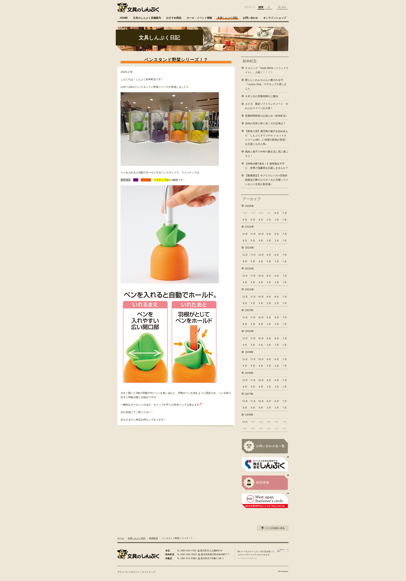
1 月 (285, 219)
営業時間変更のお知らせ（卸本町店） (266, 115)
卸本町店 (250, 61)
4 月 (261, 219)
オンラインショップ (274, 17)
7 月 (285, 213)
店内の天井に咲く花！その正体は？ (265, 123)
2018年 (249, 372)
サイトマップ (148, 572)
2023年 (249, 268)
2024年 (249, 247)
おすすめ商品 (173, 17)
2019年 (249, 352)
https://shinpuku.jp (248, 558)
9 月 (269, 233)
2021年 (249, 310)
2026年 (249, 205)
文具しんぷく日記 (227, 17)
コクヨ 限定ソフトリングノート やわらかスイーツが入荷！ (266, 106)
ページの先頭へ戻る (275, 528)
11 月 (252, 233)
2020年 (249, 331)
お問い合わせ (250, 17)
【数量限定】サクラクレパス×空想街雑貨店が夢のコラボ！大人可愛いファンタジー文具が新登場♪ (266, 180)
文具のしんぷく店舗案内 (147, 17)
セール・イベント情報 (199, 17)
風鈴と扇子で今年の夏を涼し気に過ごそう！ (266, 153)
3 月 (269, 219)
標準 (260, 7)
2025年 (249, 226)
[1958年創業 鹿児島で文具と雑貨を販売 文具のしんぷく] (138, 7)
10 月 (261, 233)
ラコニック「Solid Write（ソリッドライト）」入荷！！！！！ (266, 70)
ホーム (120, 538)
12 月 (245, 233)
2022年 (249, 289)
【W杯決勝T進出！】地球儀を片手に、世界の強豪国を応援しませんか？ (266, 165)
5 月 (253, 219)
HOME (124, 17)
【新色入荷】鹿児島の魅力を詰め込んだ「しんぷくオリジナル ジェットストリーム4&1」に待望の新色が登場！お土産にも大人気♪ (266, 137)
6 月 (245, 219)
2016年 (249, 414)
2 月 (277, 219)
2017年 (249, 393)
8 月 (277, 213)
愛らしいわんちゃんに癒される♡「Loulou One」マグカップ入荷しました (266, 84)
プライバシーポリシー (128, 572)
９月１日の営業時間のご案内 (261, 96)
